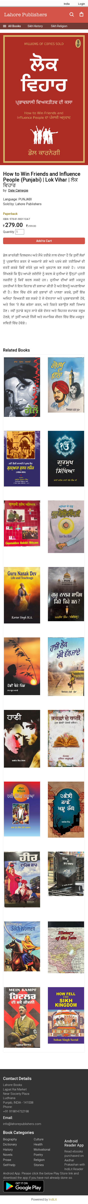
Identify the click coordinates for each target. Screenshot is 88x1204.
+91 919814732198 (16, 1111)
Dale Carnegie (18, 190)
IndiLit (53, 1199)
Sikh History (35, 26)
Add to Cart (44, 241)
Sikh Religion (59, 26)
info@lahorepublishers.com (22, 1124)
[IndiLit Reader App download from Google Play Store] (23, 1186)
